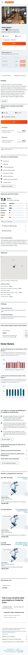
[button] (2, 2)
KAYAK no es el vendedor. (8, 636)
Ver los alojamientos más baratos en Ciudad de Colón (21, 511)
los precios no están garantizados (8, 632)
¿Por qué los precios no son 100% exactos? (13, 641)
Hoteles (17, 649)
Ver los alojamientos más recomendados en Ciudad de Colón (21, 544)
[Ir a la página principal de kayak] (9, 2)
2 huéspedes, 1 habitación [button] (9, 40)
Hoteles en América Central (8, 650)
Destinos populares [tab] (19, 607)
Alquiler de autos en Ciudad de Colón (12, 615)
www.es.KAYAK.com (11, 649)
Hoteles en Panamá (19, 650)
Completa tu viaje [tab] (7, 607)
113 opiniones (15, 29)
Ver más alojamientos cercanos (22, 478)
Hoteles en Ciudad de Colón (10, 617)
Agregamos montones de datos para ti (11, 639)
